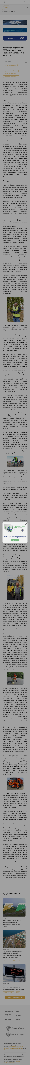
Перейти (15, 540)
